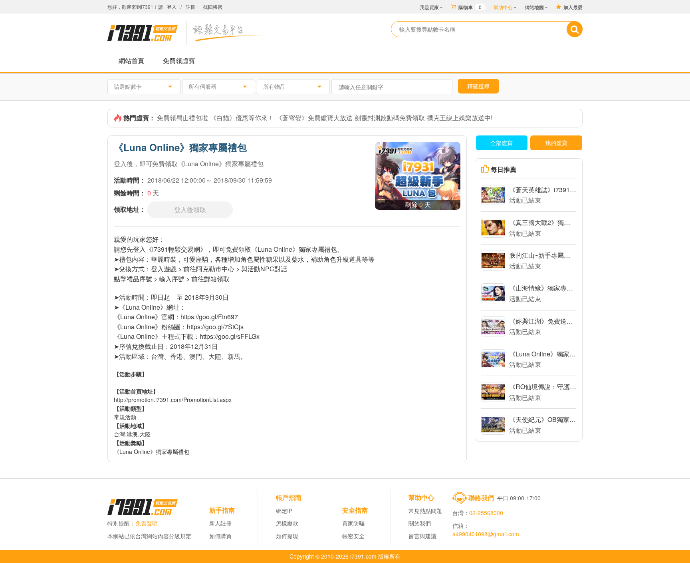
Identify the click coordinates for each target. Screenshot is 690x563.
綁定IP (284, 511)
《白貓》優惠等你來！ (242, 117)
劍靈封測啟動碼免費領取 (390, 117)
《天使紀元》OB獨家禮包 (542, 419)
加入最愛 (573, 7)
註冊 (190, 6)
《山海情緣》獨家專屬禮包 (542, 287)
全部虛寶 (501, 143)
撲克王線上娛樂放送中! (459, 117)
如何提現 (287, 536)
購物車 (470, 7)
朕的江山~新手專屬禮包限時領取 (542, 255)
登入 (171, 6)
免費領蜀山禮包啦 (182, 117)
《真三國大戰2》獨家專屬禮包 (542, 222)
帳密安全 (353, 536)
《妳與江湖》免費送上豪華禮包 (542, 321)
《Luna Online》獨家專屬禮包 (542, 353)
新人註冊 (220, 523)
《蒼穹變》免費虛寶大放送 (314, 117)
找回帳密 (212, 6)
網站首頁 (131, 60)
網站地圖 (534, 7)
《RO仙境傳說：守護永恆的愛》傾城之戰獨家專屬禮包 (542, 386)
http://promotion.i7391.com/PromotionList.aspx (173, 400)
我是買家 (429, 7)
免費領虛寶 (179, 60)
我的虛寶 (556, 143)
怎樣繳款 (287, 523)
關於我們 (419, 523)
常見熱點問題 (425, 511)
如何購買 (220, 536)
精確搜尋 (478, 86)
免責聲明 (146, 523)
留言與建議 (422, 536)
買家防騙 (353, 523)
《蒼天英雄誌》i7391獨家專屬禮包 (542, 189)
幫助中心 (503, 7)
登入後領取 (190, 209)
